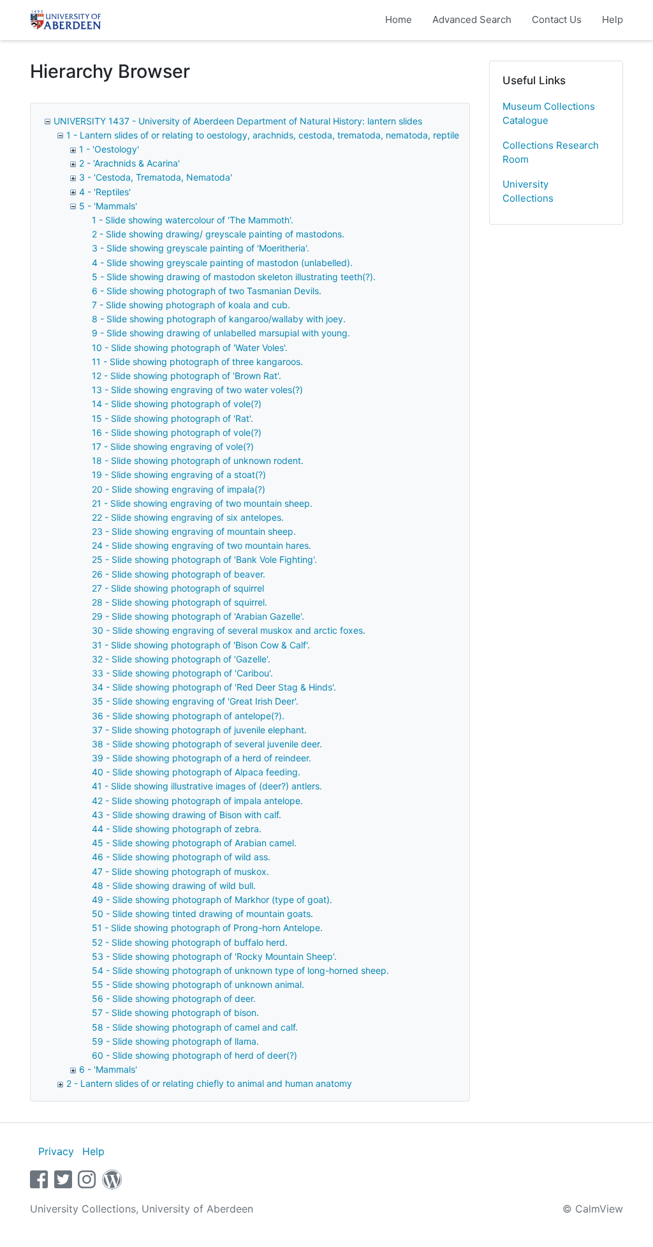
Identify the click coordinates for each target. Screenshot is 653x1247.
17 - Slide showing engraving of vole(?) (173, 446)
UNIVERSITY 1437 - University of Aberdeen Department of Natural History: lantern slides (238, 121)
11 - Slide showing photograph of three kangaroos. (197, 361)
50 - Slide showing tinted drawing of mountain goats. (202, 913)
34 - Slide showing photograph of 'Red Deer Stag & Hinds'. (214, 687)
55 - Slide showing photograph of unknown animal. (198, 984)
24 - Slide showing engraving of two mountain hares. (201, 545)
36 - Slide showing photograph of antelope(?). (188, 715)
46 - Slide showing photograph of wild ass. (181, 856)
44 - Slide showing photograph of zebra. (176, 828)
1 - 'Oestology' (109, 149)
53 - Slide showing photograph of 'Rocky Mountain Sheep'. (214, 956)
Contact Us (557, 19)
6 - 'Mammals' (108, 1069)
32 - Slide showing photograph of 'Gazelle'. (181, 658)
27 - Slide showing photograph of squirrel (178, 588)
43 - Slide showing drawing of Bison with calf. (186, 814)
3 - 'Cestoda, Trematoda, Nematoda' (155, 177)
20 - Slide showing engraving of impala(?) (178, 489)
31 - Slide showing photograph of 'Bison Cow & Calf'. (201, 644)
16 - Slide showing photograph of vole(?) (176, 432)
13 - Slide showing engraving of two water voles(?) (197, 389)
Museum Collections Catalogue (549, 113)
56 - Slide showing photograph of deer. (174, 998)
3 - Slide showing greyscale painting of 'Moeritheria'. (200, 248)
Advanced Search (471, 19)
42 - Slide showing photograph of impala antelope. (197, 800)
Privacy (56, 1151)
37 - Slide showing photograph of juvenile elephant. (199, 729)
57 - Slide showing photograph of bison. (175, 1012)
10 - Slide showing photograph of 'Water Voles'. (190, 347)
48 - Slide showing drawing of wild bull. (174, 885)
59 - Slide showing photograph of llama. (175, 1041)
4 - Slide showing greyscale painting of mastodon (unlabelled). (222, 262)
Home (398, 19)
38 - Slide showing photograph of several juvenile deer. (207, 743)
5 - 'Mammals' (108, 205)
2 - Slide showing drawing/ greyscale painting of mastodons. (218, 233)
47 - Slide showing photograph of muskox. (180, 871)
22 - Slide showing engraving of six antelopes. (188, 517)
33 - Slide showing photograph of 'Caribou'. (182, 673)
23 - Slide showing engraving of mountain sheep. (194, 531)
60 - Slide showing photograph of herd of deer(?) (194, 1055)
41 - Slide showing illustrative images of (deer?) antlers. (207, 785)
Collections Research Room (551, 152)
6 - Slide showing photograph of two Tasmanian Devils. (206, 290)
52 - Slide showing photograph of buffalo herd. (190, 942)
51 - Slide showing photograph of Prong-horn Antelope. (207, 927)
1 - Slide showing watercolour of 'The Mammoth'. (192, 219)
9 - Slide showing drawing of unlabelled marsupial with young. (221, 332)
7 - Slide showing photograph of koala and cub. (191, 304)
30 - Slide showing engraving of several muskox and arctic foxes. (228, 630)
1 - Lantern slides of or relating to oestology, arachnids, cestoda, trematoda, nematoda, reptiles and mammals (295, 135)
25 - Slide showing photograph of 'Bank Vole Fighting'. (204, 559)
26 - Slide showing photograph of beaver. (178, 574)
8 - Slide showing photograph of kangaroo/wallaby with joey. (219, 318)
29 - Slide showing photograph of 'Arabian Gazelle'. (198, 616)
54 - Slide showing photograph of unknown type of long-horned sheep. (240, 970)
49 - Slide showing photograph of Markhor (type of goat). (212, 899)
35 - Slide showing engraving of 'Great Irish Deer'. (195, 701)
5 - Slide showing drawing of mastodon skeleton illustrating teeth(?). (234, 276)
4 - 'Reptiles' (105, 191)
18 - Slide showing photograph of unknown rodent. (198, 460)
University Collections (528, 191)
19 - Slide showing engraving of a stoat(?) (179, 474)
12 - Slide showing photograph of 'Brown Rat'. (186, 375)
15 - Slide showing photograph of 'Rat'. (172, 418)
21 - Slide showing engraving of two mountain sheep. (202, 503)
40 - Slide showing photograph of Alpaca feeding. (196, 771)
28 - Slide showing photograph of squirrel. (179, 602)
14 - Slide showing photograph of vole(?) (176, 403)
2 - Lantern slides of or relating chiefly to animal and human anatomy (209, 1083)
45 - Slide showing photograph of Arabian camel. (194, 842)
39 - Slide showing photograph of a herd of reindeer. (201, 757)
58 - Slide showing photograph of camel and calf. (195, 1027)
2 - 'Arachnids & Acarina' (129, 163)
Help (612, 19)
